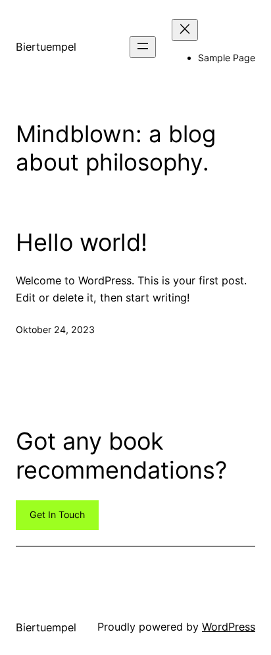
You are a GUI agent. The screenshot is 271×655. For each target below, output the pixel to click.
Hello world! (81, 242)
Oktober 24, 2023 (55, 329)
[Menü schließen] (185, 30)
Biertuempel (46, 46)
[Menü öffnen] (143, 47)
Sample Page (226, 57)
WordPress (228, 626)
